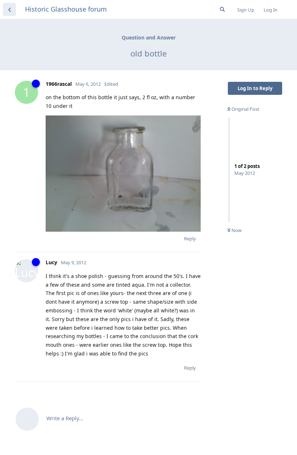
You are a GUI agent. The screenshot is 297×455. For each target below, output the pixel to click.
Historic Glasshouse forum (66, 9)
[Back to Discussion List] (9, 9)
